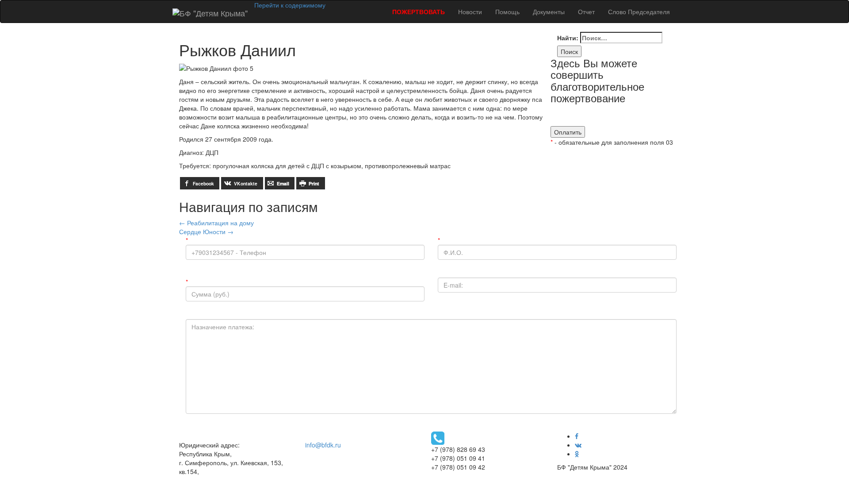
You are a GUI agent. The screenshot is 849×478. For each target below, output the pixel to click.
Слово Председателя (639, 11)
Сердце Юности (206, 231)
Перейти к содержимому (289, 4)
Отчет (586, 11)
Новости (470, 11)
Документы (549, 11)
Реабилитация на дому (216, 222)
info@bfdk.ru (323, 444)
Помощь (507, 11)
